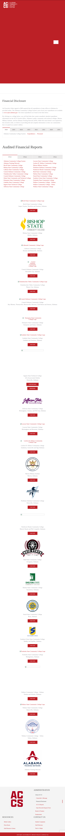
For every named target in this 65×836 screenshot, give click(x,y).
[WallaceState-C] (32, 704)
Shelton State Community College (43, 174)
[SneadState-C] (32, 600)
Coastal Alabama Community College (14, 176)
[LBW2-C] (32, 441)
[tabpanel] (32, 135)
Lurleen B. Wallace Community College (44, 163)
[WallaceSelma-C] (32, 720)
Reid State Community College (42, 172)
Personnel (40, 134)
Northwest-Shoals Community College (44, 169)
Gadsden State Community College (14, 182)
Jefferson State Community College (14, 186)
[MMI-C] (32, 458)
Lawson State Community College (43, 161)
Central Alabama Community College (14, 172)
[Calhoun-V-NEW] (32, 245)
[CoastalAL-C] (32, 299)
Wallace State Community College (43, 186)
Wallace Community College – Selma (44, 184)
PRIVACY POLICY (36, 834)
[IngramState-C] (32, 350)
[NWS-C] (32, 514)
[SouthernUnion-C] (32, 627)
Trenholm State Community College (43, 180)
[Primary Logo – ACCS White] (10, 2)
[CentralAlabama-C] (32, 262)
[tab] (6, 130)
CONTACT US (44, 834)
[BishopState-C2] (32, 218)
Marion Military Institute (40, 165)
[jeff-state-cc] (32, 396)
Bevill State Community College (13, 165)
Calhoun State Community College (14, 169)
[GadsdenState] (32, 335)
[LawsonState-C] (32, 424)
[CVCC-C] (32, 281)
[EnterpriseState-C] (32, 318)
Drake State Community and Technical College (17, 178)
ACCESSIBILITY (27, 834)
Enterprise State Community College (14, 180)
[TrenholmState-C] (32, 651)
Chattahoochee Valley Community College (16, 174)
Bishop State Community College (13, 167)
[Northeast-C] (32, 486)
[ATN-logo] (32, 751)
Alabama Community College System (14, 161)
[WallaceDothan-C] (32, 666)
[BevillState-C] (32, 201)
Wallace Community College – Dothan (44, 182)
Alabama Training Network (11, 163)
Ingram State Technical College (13, 184)
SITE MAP (19, 834)
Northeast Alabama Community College (44, 167)
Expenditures (31, 134)
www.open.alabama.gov (11, 112)
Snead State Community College (42, 176)
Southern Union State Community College (45, 178)
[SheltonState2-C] (32, 574)
